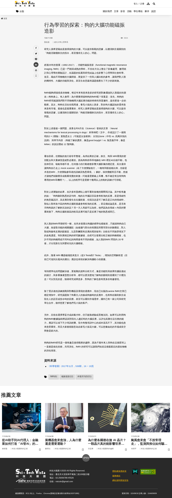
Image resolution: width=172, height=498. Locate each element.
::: (132, 3)
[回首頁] (24, 4)
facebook (36, 48)
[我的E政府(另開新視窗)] (135, 472)
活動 (129, 11)
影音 (123, 11)
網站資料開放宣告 (120, 480)
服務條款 (116, 476)
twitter (36, 54)
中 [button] (36, 65)
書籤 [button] (36, 75)
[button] (154, 4)
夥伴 (147, 11)
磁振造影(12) (67, 376)
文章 (116, 11)
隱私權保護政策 (119, 471)
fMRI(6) (53, 376)
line (35, 59)
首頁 (5, 18)
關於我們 (107, 11)
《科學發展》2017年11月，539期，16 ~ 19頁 (71, 366)
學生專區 (138, 11)
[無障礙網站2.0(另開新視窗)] (148, 472)
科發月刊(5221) (84, 376)
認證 (153, 11)
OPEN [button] (86, 458)
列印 (36, 70)
